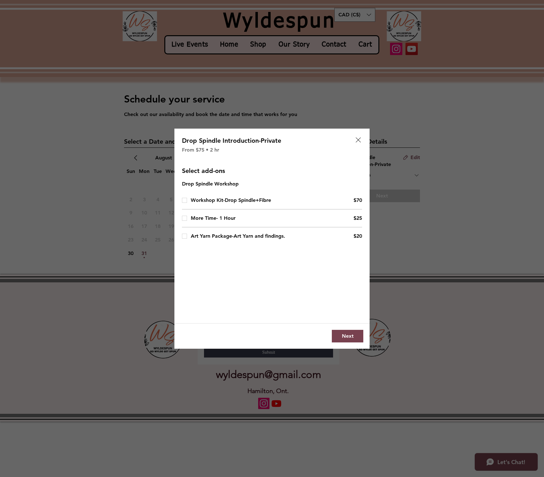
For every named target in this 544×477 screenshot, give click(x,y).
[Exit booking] (358, 140)
